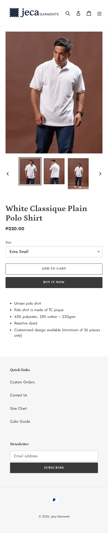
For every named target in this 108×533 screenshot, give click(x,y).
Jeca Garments (60, 516)
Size (8, 242)
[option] (30, 171)
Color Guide (20, 421)
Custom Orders (22, 382)
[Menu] (99, 13)
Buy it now (54, 282)
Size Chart (18, 408)
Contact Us (18, 395)
